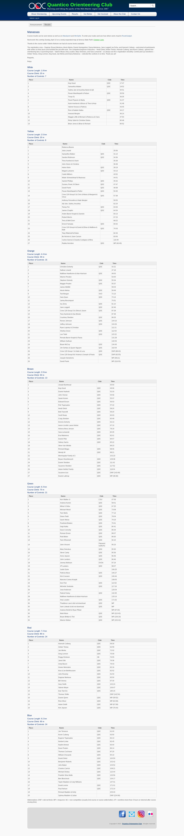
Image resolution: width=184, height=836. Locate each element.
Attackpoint (67, 36)
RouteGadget (127, 36)
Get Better (88, 14)
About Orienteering (39, 14)
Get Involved (103, 14)
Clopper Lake (99, 40)
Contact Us (135, 14)
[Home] (37, 9)
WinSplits (77, 36)
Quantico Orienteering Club (79, 4)
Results (75, 14)
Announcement (36, 25)
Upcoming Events (59, 14)
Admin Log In (34, 18)
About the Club (120, 14)
